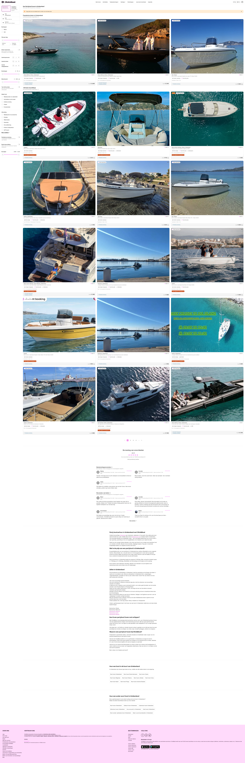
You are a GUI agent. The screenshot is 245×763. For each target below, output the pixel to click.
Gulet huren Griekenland (149, 709)
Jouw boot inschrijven (141, 2)
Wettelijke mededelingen (8, 748)
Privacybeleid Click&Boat (8, 743)
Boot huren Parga (125, 681)
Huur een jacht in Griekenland (134, 709)
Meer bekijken (132, 520)
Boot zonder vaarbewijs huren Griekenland (120, 713)
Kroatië (129, 735)
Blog (3, 757)
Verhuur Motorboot (132, 745)
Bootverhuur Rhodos (114, 614)
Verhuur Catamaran (132, 746)
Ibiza (129, 737)
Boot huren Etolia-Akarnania (130, 674)
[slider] (3, 40)
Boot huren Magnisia (115, 678)
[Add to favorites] (242, 20)
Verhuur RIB (130, 748)
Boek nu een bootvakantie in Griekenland (143, 713)
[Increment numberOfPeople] (19, 57)
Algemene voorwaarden (8, 746)
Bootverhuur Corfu (113, 612)
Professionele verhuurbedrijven (9, 741)
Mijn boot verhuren (6, 740)
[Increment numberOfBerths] (19, 65)
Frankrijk (130, 740)
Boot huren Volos (149, 678)
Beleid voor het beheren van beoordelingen (12, 755)
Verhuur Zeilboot (131, 743)
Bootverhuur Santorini (114, 611)
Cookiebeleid (5, 745)
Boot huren (98, 2)
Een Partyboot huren (31, 7)
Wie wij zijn (5, 735)
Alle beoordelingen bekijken (133, 459)
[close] (241, 11)
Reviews (26, 739)
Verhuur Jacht (131, 749)
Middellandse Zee (136, 536)
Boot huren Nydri (114, 681)
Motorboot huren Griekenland (117, 709)
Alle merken (130, 751)
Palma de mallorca (132, 738)
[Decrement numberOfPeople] (13, 57)
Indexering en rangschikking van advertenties (12, 752)
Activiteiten (105, 2)
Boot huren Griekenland (116, 674)
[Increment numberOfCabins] (19, 61)
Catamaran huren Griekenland (146, 705)
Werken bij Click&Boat (7, 751)
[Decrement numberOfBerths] (13, 65)
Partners (4, 749)
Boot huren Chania (143, 674)
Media (4, 738)
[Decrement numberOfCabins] (13, 61)
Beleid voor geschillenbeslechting (9, 754)
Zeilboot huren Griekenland (130, 705)
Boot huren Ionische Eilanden (138, 681)
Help (3, 734)
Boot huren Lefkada (138, 678)
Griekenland (38, 7)
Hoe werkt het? (6, 737)
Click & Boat (25, 7)
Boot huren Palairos (127, 678)
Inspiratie (150, 2)
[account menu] (242, 2)
